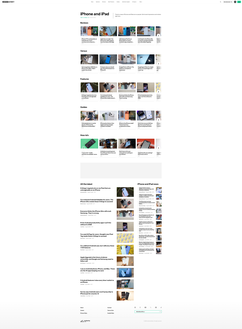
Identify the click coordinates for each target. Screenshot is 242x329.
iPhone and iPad (92, 17)
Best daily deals (227, 1)
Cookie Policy (110, 313)
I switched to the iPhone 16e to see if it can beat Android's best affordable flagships (145, 35)
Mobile (86, 17)
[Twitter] (150, 307)
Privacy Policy (83, 313)
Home (81, 17)
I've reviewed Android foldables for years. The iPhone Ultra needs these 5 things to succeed (108, 91)
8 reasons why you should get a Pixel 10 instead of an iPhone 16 (108, 63)
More (141, 1)
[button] (121, 2)
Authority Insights (126, 1)
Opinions (98, 1)
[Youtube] (145, 307)
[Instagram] (140, 307)
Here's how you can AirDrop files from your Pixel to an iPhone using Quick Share (145, 120)
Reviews (104, 1)
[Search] (220, 2)
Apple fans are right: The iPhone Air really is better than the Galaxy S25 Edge (108, 35)
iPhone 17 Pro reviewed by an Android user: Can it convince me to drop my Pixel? (89, 35)
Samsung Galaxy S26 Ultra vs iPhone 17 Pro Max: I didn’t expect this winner (89, 63)
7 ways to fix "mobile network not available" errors (89, 148)
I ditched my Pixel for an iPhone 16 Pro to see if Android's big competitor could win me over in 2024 (127, 35)
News (92, 1)
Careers (82, 310)
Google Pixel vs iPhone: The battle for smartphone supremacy (127, 63)
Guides (118, 1)
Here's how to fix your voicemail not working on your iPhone (127, 148)
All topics (134, 1)
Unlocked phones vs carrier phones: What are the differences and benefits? (89, 120)
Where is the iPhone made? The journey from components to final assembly (127, 120)
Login (239, 1)
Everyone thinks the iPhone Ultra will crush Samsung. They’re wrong (127, 91)
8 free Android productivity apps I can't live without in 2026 (145, 91)
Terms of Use (110, 310)
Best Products (111, 1)
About (81, 307)
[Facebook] (135, 307)
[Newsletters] (156, 307)
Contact (109, 307)
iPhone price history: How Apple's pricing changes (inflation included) (108, 120)
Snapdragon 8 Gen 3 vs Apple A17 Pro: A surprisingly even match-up (145, 63)
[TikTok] (161, 307)
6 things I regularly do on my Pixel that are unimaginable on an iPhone (89, 91)
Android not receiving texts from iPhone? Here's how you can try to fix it (108, 148)
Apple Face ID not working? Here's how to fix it (145, 148)
